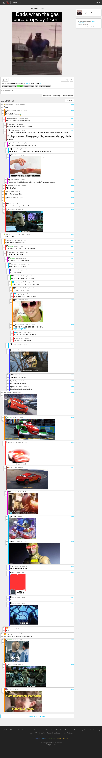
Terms (31, 733)
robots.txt (28, 83)
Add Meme (47, 96)
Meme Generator (23, 730)
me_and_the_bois (19, 282)
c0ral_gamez (9, 104)
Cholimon (11, 627)
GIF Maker (13, 730)
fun (40, 83)
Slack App (42, 733)
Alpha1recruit (16, 572)
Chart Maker (59, 730)
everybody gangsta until (9, 86)
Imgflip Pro (5, 730)
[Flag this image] (71, 80)
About (92, 730)
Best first (69, 101)
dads (32, 86)
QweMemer (15, 155)
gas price (26, 86)
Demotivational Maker (71, 730)
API (36, 733)
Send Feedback (68, 733)
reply (72, 104)
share (64, 80)
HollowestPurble (11, 110)
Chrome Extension (62, 738)
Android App (51, 738)
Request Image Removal (54, 733)
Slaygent (8, 392)
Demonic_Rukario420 (14, 185)
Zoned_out (15, 380)
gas (36, 86)
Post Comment (68, 96)
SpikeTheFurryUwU (15, 143)
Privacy (98, 730)
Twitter (44, 738)
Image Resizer (84, 730)
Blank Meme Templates (37, 730)
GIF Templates (50, 730)
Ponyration (11, 203)
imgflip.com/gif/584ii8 (20, 329)
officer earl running (44, 86)
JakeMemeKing (12, 118)
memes (20, 86)
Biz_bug (9, 689)
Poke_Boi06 (10, 191)
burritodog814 (20, 338)
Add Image (57, 96)
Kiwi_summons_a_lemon (13, 234)
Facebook (37, 738)
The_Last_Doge (10, 633)
